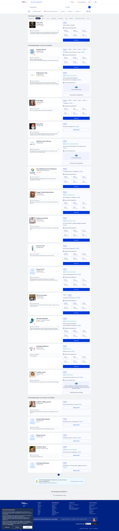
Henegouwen (31, 18)
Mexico (70, 519)
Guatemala (81, 519)
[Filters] (29, 11)
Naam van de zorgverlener (74, 504)
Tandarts (53, 510)
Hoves (48, 18)
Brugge (39, 510)
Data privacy (91, 509)
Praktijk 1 (65, 22)
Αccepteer (27, 527)
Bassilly (71, 18)
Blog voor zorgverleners (93, 508)
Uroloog (53, 514)
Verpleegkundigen (58, 495)
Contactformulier (92, 504)
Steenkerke (60, 18)
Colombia (73, 519)
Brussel (39, 504)
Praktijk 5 (84, 49)
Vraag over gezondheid (73, 509)
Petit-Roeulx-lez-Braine (80, 18)
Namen (39, 511)
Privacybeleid (95, 528)
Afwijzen (17, 527)
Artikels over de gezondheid (74, 508)
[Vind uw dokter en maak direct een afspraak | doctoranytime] (53, 495)
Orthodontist (54, 508)
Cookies (90, 528)
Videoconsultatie (92, 513)
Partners (90, 512)
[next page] (62, 474)
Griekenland (63, 519)
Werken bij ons (91, 505)
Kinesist (53, 509)
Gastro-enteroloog (55, 512)
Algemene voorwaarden (84, 528)
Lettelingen (53, 18)
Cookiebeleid (10, 524)
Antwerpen (40, 505)
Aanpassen (7, 527)
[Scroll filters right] (83, 11)
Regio (70, 505)
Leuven (39, 512)
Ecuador (77, 519)
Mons (39, 513)
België (67, 519)
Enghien (38, 18)
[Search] (89, 7)
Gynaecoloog (54, 513)
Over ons (90, 510)
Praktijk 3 (75, 49)
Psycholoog (54, 511)
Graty (66, 18)
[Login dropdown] (90, 2)
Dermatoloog (54, 504)
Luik (38, 509)
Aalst (39, 514)
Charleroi (39, 508)
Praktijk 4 (80, 49)
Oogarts (53, 505)
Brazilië (85, 519)
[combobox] (45, 7)
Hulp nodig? (91, 511)
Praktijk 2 (70, 49)
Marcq (43, 18)
